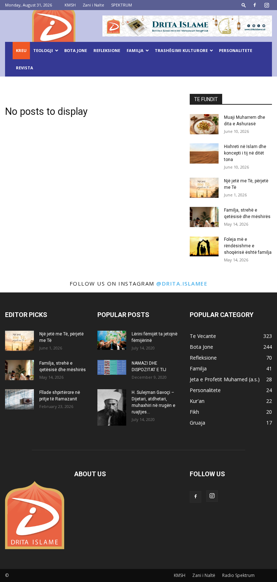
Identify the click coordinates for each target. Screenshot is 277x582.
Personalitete (235, 50)
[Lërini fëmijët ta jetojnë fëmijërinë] (111, 340)
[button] (243, 5)
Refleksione (106, 50)
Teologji (43, 50)
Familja (135, 50)
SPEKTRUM (121, 5)
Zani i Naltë (203, 575)
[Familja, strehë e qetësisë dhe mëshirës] (204, 217)
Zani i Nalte (93, 5)
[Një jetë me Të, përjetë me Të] (204, 188)
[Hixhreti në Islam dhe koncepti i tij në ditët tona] (204, 153)
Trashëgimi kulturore (181, 50)
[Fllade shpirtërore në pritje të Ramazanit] (19, 399)
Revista (24, 67)
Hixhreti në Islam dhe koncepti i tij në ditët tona (245, 153)
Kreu (21, 50)
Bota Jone (75, 50)
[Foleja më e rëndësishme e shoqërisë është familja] (204, 246)
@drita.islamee (181, 283)
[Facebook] (254, 5)
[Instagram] (266, 5)
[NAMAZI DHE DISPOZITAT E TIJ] (111, 367)
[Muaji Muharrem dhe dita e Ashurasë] (204, 124)
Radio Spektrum (238, 575)
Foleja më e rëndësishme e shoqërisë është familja (248, 246)
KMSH (70, 5)
